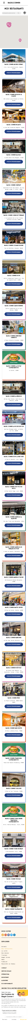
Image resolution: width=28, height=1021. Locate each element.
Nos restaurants (6, 948)
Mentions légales (6, 971)
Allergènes (4, 980)
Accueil (4, 946)
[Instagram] (5, 935)
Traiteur (4, 955)
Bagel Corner (5, 957)
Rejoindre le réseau (8, 964)
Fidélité (4, 961)
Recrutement (5, 977)
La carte (4, 951)
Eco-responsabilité (6, 983)
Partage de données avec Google (9, 1012)
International (5, 974)
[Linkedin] (14, 935)
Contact (4, 968)
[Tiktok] (2, 935)
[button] (8, 24)
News (2, 959)
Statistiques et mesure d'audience (9, 1013)
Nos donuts (5, 953)
